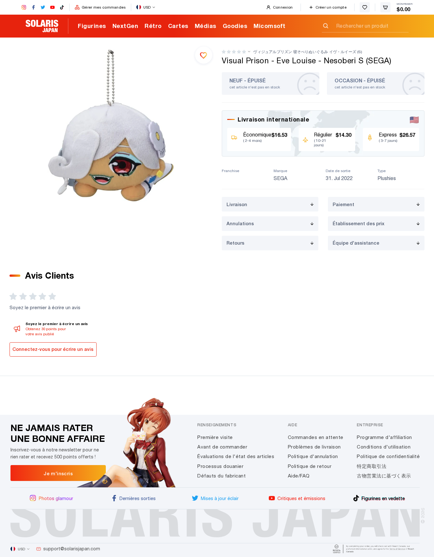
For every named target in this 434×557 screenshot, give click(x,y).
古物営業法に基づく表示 (384, 475)
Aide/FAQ (299, 475)
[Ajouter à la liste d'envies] (203, 55)
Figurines (92, 25)
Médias (205, 25)
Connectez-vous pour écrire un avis (52, 349)
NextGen (125, 25)
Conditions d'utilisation (383, 446)
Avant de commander (222, 446)
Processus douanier (220, 466)
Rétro (153, 25)
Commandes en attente (315, 437)
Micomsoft (270, 25)
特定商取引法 (371, 466)
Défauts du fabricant (221, 475)
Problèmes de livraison (314, 446)
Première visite (215, 437)
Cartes (178, 25)
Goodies (235, 25)
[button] (234, 51)
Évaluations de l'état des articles (235, 456)
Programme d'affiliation (384, 437)
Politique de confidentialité (388, 456)
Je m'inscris (58, 473)
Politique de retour (310, 466)
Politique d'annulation (313, 456)
